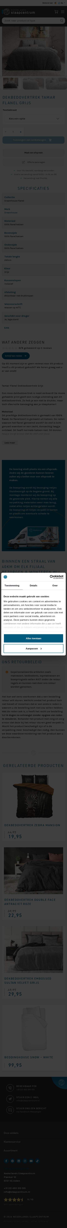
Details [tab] (33, 585)
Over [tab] (55, 585)
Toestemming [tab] (12, 585)
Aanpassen (32, 648)
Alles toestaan (33, 638)
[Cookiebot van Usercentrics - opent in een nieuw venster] (49, 577)
